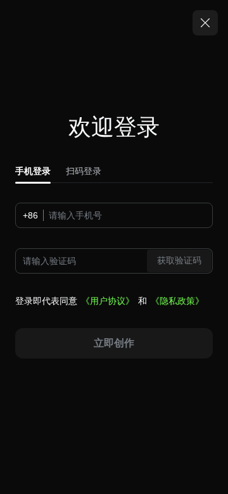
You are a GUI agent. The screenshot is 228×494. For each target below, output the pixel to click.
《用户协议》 (107, 301)
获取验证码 (179, 260)
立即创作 (114, 343)
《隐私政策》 (177, 301)
